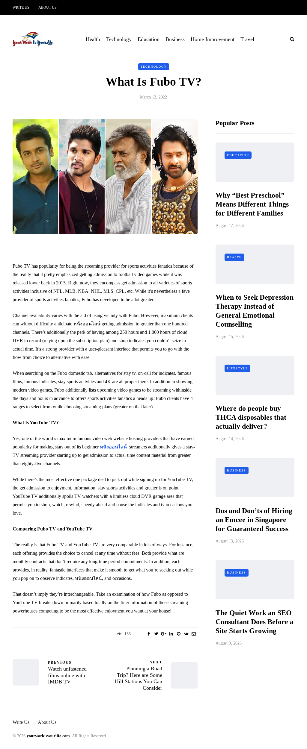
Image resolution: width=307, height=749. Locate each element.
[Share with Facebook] (149, 634)
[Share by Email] (194, 634)
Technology (119, 39)
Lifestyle (237, 368)
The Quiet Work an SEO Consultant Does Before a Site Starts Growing (255, 622)
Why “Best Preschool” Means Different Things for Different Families (252, 204)
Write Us (21, 7)
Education (148, 39)
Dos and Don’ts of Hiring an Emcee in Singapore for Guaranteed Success (254, 520)
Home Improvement (212, 39)
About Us (47, 7)
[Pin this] (179, 634)
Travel (247, 39)
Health (93, 39)
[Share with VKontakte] (186, 634)
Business (175, 39)
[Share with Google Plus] (164, 634)
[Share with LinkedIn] (171, 634)
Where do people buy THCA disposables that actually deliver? (251, 417)
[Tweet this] (156, 634)
